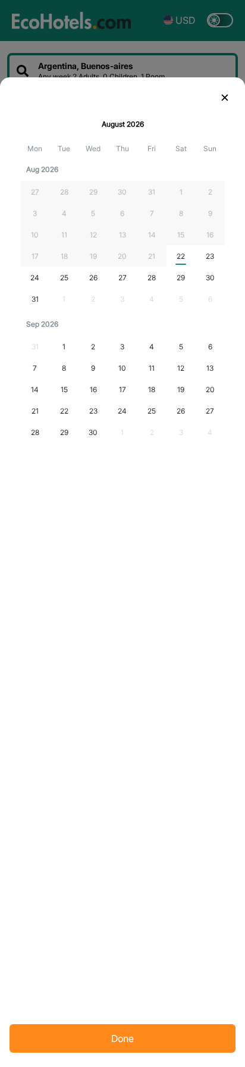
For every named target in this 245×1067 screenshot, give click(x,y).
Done (122, 1038)
